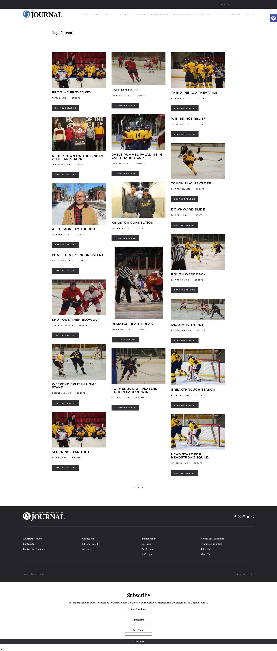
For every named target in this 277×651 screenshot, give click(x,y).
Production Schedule (211, 543)
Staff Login (147, 554)
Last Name (138, 630)
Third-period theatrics (194, 92)
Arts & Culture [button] (160, 14)
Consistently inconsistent (78, 255)
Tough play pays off (191, 183)
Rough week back (188, 274)
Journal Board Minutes (212, 538)
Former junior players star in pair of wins (134, 390)
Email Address (138, 609)
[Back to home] (42, 14)
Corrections (88, 538)
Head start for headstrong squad (190, 456)
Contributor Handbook (35, 549)
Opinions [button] (141, 14)
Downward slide (188, 209)
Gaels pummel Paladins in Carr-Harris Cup (137, 156)
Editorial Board (90, 543)
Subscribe (205, 549)
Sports (76, 98)
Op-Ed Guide (148, 549)
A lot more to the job (73, 229)
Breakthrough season (193, 389)
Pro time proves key (71, 92)
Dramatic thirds (187, 324)
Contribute (28, 543)
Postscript (235, 14)
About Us (205, 554)
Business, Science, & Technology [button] (192, 14)
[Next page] (142, 488)
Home (86, 14)
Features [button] (109, 14)
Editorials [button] (125, 14)
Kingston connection (133, 222)
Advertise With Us (32, 538)
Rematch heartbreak (132, 324)
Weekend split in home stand (74, 385)
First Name (138, 619)
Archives (86, 549)
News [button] (96, 14)
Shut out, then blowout (76, 319)
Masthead (146, 543)
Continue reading (65, 108)
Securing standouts (72, 452)
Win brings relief (188, 118)
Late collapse (125, 90)
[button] (273, 18)
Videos (250, 14)
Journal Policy (148, 538)
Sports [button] (220, 14)
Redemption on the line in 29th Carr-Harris (77, 157)
